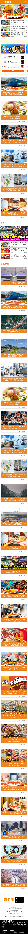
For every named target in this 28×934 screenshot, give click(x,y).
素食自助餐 (21, 932)
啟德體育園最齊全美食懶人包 (9, 923)
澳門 (4, 599)
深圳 (4, 334)
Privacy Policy (17, 913)
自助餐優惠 (14, 932)
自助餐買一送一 (6, 932)
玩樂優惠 (13, 36)
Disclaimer (10, 913)
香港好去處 (13, 24)
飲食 (4, 121)
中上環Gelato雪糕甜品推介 (13, 925)
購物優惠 (5, 169)
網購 (4, 792)
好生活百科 (5, 286)
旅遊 (4, 383)
